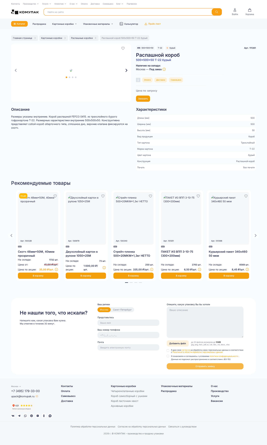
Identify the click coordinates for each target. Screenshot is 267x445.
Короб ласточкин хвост (124, 400)
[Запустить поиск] (217, 12)
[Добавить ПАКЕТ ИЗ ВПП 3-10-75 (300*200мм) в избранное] (198, 195)
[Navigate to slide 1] (66, 77)
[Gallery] (71, 70)
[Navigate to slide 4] (75, 77)
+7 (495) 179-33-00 (25, 391)
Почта (100, 342)
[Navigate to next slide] (126, 70)
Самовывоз (108, 4)
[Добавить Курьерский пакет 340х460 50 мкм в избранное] (246, 195)
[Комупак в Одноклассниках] (44, 416)
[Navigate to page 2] (131, 282)
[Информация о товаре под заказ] (164, 69)
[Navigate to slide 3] (72, 77)
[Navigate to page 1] (126, 282)
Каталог (21, 23)
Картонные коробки (63, 24)
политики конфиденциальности (224, 356)
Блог (118, 4)
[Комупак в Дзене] (38, 416)
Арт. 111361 (250, 48)
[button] (31, 3)
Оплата (84, 4)
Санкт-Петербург (122, 309)
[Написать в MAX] (50, 416)
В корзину (38, 275)
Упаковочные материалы (96, 24)
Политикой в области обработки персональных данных (198, 352)
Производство (29, 4)
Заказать (143, 98)
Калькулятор (131, 24)
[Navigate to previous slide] (16, 70)
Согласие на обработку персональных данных (142, 426)
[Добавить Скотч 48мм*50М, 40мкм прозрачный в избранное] (55, 195)
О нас (72, 4)
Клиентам (59, 4)
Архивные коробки (122, 405)
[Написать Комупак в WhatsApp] (25, 416)
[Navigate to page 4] (140, 282)
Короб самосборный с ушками (129, 396)
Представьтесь (105, 317)
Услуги (45, 4)
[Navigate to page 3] (135, 282)
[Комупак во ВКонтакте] (13, 416)
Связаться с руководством (182, 426)
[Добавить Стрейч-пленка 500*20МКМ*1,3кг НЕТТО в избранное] (150, 195)
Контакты (15, 4)
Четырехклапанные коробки (127, 391)
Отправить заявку (205, 366)
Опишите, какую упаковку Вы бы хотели (188, 304)
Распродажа (39, 24)
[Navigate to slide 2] (69, 77)
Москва (104, 309)
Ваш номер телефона (108, 329)
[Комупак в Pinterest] (31, 416)
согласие (186, 350)
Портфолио (132, 4)
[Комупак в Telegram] (19, 416)
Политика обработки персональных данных (92, 426)
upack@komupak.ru (22, 396)
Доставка (95, 4)
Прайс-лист (154, 23)
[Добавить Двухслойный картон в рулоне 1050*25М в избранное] (103, 195)
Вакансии (217, 400)
